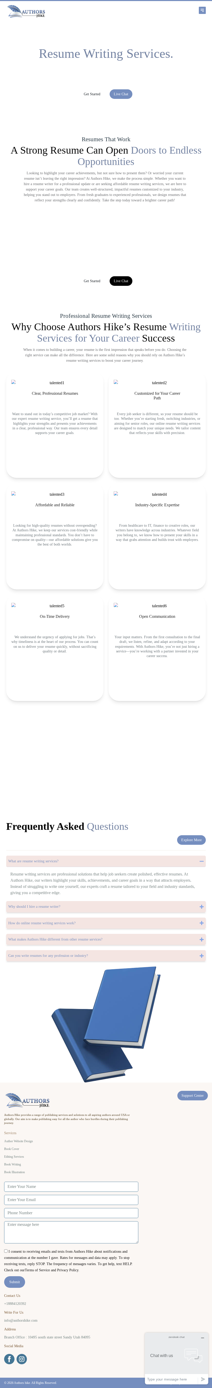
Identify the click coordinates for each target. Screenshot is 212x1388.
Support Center (192, 1096)
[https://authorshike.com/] (46, 10)
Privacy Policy (67, 1270)
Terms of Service (37, 1270)
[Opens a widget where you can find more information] (176, 1358)
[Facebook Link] (9, 1359)
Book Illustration (14, 1172)
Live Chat (121, 94)
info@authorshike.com (20, 1320)
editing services (14, 1156)
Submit (14, 1282)
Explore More (191, 840)
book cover (11, 1149)
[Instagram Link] (22, 1359)
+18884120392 (15, 1304)
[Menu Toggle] (149, 10)
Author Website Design (18, 1141)
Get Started (92, 94)
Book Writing (12, 1164)
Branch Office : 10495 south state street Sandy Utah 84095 (47, 1337)
